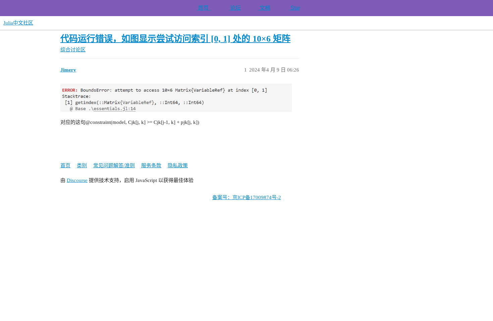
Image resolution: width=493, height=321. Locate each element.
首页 (204, 8)
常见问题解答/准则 (114, 165)
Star (294, 8)
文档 (264, 8)
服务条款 (151, 165)
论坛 (235, 8)
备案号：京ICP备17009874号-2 (246, 197)
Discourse (77, 180)
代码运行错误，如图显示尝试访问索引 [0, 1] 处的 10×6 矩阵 (175, 39)
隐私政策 (178, 165)
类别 (82, 165)
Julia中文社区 (18, 23)
